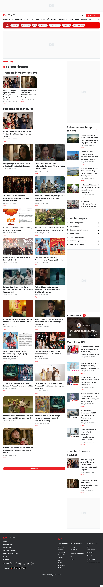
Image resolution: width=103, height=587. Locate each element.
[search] (83, 16)
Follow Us (6, 563)
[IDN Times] (9, 15)
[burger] (98, 19)
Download (6, 568)
